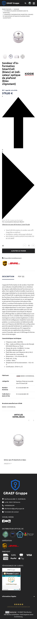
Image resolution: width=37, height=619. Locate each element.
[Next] (33, 420)
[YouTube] (6, 521)
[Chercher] (25, 3)
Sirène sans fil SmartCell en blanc (15, 460)
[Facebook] (3, 521)
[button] (18, 596)
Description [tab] (8, 276)
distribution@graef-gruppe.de (14, 508)
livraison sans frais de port (16, 220)
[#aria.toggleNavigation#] (34, 3)
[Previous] (29, 420)
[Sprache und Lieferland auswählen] (29, 3)
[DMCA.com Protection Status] (11, 612)
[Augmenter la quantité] (33, 245)
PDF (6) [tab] (21, 276)
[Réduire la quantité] (24, 245)
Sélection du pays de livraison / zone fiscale (16, 224)
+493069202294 (9, 505)
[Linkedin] (9, 521)
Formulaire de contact (11, 512)
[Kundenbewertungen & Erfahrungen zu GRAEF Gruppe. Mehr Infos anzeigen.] (11, 579)
